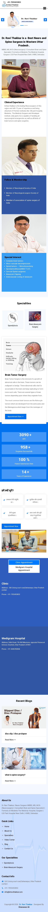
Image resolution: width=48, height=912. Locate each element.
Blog (6, 844)
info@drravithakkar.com (13, 892)
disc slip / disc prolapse (16, 733)
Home (6, 826)
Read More (9, 740)
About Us (8, 831)
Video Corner (9, 840)
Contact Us (8, 849)
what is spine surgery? (15, 775)
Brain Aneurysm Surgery (13, 867)
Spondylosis (9, 863)
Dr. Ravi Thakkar (25, 904)
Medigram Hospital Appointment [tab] (24, 568)
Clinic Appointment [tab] (24, 562)
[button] (44, 8)
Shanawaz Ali (24, 907)
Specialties (8, 835)
